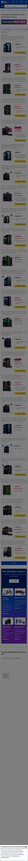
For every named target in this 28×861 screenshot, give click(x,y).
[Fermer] (26, 847)
